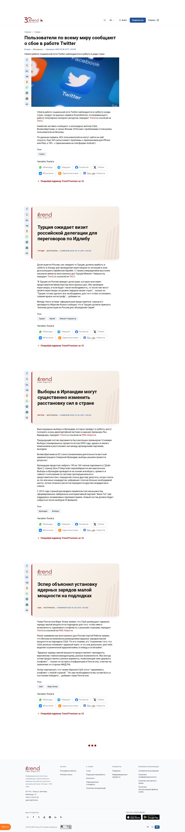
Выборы (55, 511)
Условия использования (148, 771)
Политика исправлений (96, 788)
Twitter (42, 154)
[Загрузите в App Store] (133, 817)
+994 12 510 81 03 (32, 797)
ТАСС (40, 121)
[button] (27, 60)
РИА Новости (89, 435)
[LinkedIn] (55, 817)
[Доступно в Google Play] (151, 817)
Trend (93, 118)
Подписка (116, 771)
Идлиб (52, 319)
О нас (88, 771)
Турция (42, 319)
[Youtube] (44, 817)
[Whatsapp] (28, 817)
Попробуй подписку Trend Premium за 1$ (62, 181)
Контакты (90, 778)
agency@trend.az (32, 800)
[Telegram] (50, 817)
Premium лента (66, 775)
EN (148, 827)
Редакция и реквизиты (95, 775)
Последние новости (68, 771)
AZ (152, 827)
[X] (39, 817)
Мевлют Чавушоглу (68, 319)
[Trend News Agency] (33, 769)
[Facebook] (33, 817)
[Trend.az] (33, 20)
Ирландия (43, 511)
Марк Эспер (53, 687)
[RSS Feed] (61, 817)
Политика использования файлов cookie (148, 789)
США (41, 687)
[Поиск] (104, 20)
